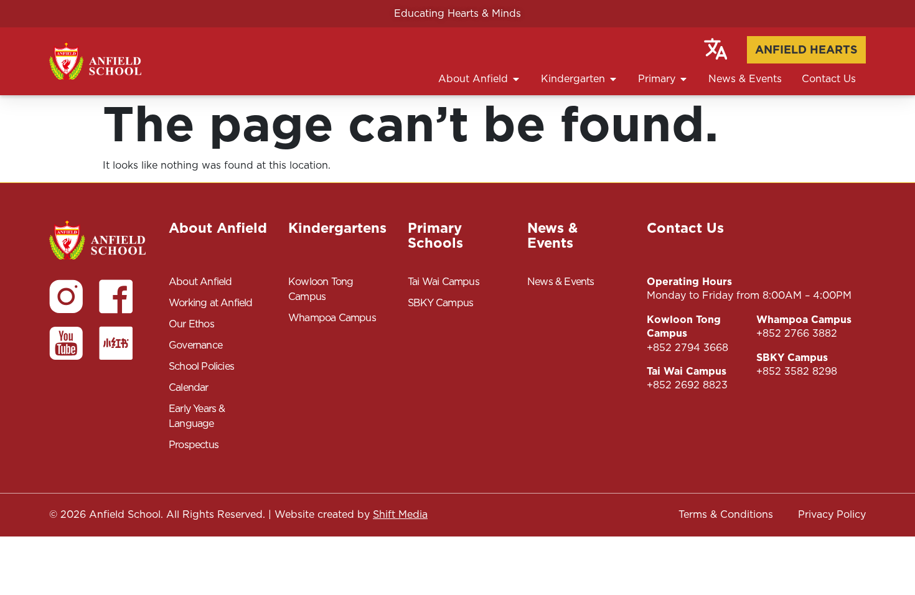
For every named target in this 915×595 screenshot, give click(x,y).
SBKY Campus (440, 303)
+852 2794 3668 (687, 348)
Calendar (189, 387)
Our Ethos (191, 324)
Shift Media (400, 514)
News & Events (560, 282)
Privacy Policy (832, 514)
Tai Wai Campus (443, 282)
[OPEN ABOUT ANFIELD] (516, 79)
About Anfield (200, 282)
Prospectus (193, 445)
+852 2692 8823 (687, 385)
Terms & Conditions (725, 514)
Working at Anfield (211, 303)
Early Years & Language (197, 416)
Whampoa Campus (332, 318)
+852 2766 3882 (796, 333)
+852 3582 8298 (796, 371)
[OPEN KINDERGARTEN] (613, 79)
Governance (195, 345)
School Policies (201, 366)
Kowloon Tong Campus (320, 289)
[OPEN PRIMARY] (683, 79)
